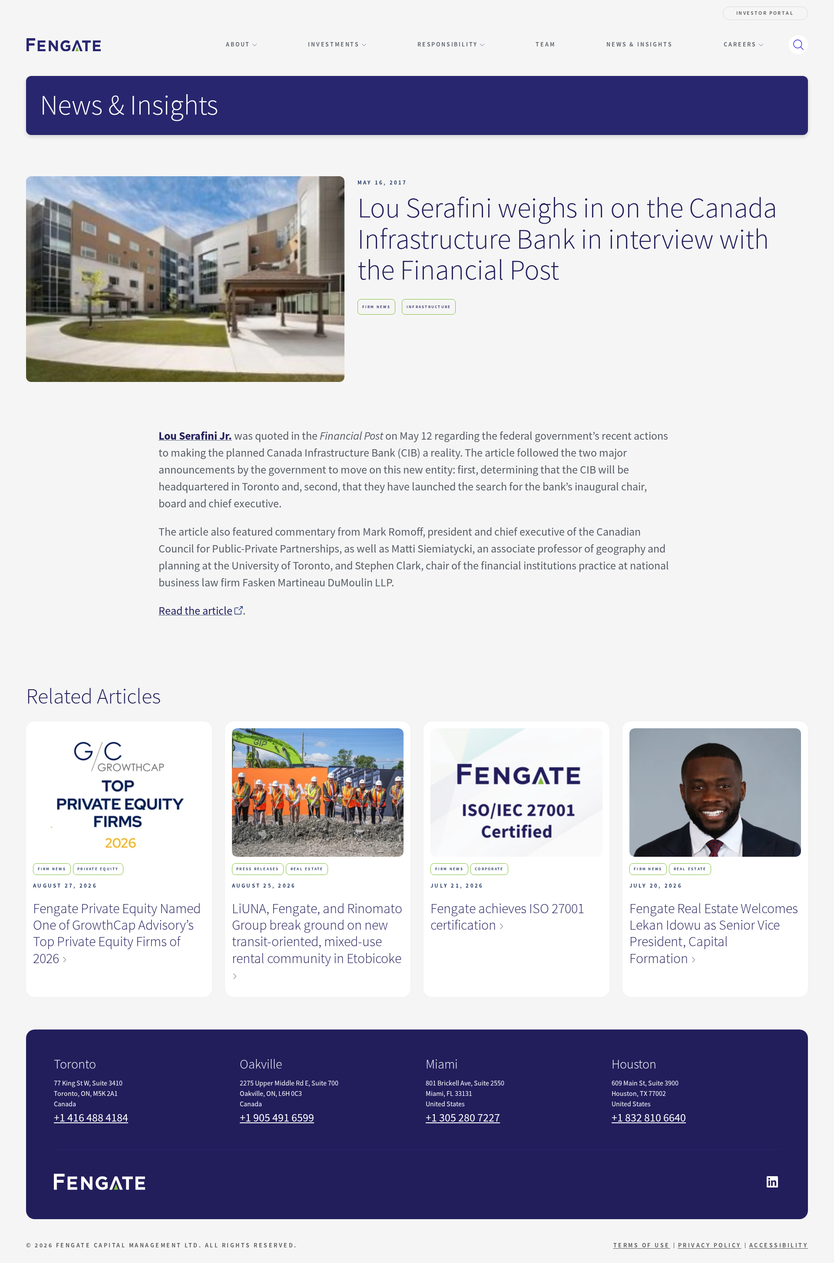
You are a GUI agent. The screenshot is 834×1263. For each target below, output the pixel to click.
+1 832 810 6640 (649, 1118)
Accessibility (778, 1245)
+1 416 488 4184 (91, 1118)
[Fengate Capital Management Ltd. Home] (63, 45)
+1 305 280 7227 (463, 1118)
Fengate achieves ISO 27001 (507, 917)
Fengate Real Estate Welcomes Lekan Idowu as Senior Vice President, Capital (713, 933)
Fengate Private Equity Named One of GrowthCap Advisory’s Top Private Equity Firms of (117, 933)
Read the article (195, 611)
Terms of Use (641, 1245)
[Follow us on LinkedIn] (772, 1182)
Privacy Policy (709, 1245)
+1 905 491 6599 (277, 1118)
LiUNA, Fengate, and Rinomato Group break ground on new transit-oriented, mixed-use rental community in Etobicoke (317, 933)
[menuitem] (545, 44)
